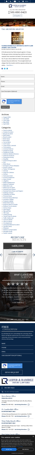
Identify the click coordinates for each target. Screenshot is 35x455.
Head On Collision (8, 172)
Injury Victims (7, 179)
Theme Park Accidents (9, 216)
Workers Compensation (10, 229)
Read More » (10, 65)
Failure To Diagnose (9, 169)
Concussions (7, 147)
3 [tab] (15, 319)
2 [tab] (11, 319)
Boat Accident (7, 137)
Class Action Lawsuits (9, 145)
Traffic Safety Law (8, 218)
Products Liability (8, 201)
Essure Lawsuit (7, 167)
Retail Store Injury (8, 202)
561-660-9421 (18, 12)
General (5, 170)
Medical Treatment (8, 184)
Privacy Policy (19, 446)
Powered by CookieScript (17, 453)
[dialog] (17, 445)
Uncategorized (7, 223)
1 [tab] (8, 319)
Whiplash (6, 228)
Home (7, 1)
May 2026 (6, 122)
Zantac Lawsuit (7, 233)
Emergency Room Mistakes (11, 165)
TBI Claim (6, 213)
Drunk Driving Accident (10, 160)
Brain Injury (6, 138)
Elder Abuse (6, 164)
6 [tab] (26, 319)
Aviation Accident (8, 132)
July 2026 (6, 119)
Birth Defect (6, 135)
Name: (3, 76)
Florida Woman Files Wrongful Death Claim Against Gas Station (17, 46)
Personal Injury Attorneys (10, 197)
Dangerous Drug (8, 150)
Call (11, 1)
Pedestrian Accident (9, 194)
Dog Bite (5, 159)
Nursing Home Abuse (9, 189)
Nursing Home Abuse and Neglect (13, 191)
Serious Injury (7, 208)
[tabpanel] (17, 295)
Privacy (9, 102)
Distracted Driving (8, 157)
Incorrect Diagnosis (8, 177)
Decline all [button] (25, 449)
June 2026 (6, 120)
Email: (3, 86)
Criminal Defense (8, 149)
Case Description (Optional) (9, 91)
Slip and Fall (7, 211)
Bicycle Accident (8, 133)
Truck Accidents (7, 219)
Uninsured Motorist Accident (11, 224)
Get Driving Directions (21, 404)
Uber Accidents (7, 221)
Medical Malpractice (9, 182)
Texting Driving (7, 214)
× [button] (33, 436)
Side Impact (6, 209)
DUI (4, 162)
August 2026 (7, 117)
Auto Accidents (7, 130)
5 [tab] (23, 319)
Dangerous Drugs (8, 152)
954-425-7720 (10, 416)
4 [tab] (19, 319)
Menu (26, 1)
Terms (12, 102)
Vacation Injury (7, 226)
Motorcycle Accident (9, 187)
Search (19, 1)
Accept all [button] (9, 449)
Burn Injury (6, 140)
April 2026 (6, 124)
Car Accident (7, 142)
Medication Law (7, 186)
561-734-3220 (10, 429)
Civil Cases (6, 144)
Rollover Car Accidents (10, 206)
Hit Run (5, 174)
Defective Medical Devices (11, 154)
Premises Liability (8, 199)
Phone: (3, 81)
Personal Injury (7, 196)
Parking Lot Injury (8, 192)
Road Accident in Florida (10, 204)
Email (15, 1)
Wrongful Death (7, 231)
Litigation (6, 181)
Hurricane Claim (8, 176)
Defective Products (8, 155)
